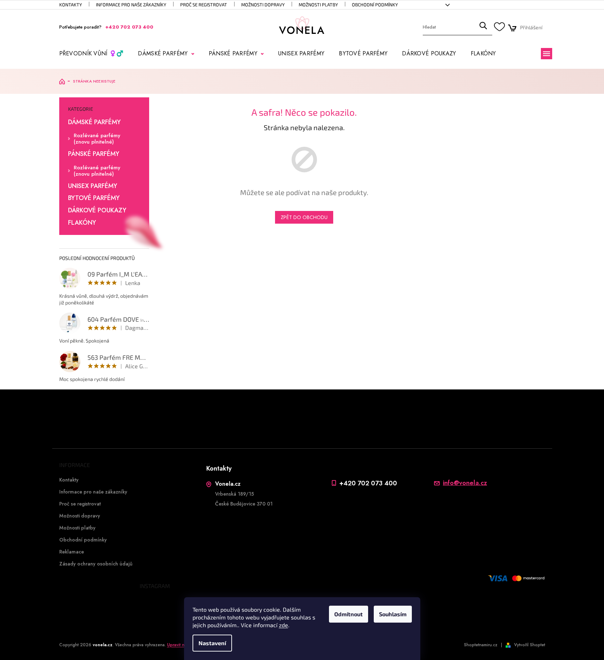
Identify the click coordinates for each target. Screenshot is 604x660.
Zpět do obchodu (304, 217)
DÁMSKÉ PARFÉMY (94, 122)
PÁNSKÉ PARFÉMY (93, 154)
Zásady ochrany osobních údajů (96, 563)
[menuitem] (91, 53)
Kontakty (70, 4)
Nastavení (212, 643)
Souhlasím (393, 614)
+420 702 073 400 (368, 483)
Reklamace (71, 551)
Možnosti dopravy (263, 4)
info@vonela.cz (465, 483)
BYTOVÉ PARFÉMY (94, 198)
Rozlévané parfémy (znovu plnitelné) (97, 139)
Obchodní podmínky (375, 4)
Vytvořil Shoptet (529, 645)
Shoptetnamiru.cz (481, 645)
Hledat (483, 27)
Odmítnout (348, 614)
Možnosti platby (318, 4)
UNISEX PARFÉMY (92, 186)
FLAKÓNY (82, 223)
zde (283, 625)
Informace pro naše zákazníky (131, 4)
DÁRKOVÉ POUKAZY (97, 210)
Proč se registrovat (203, 4)
